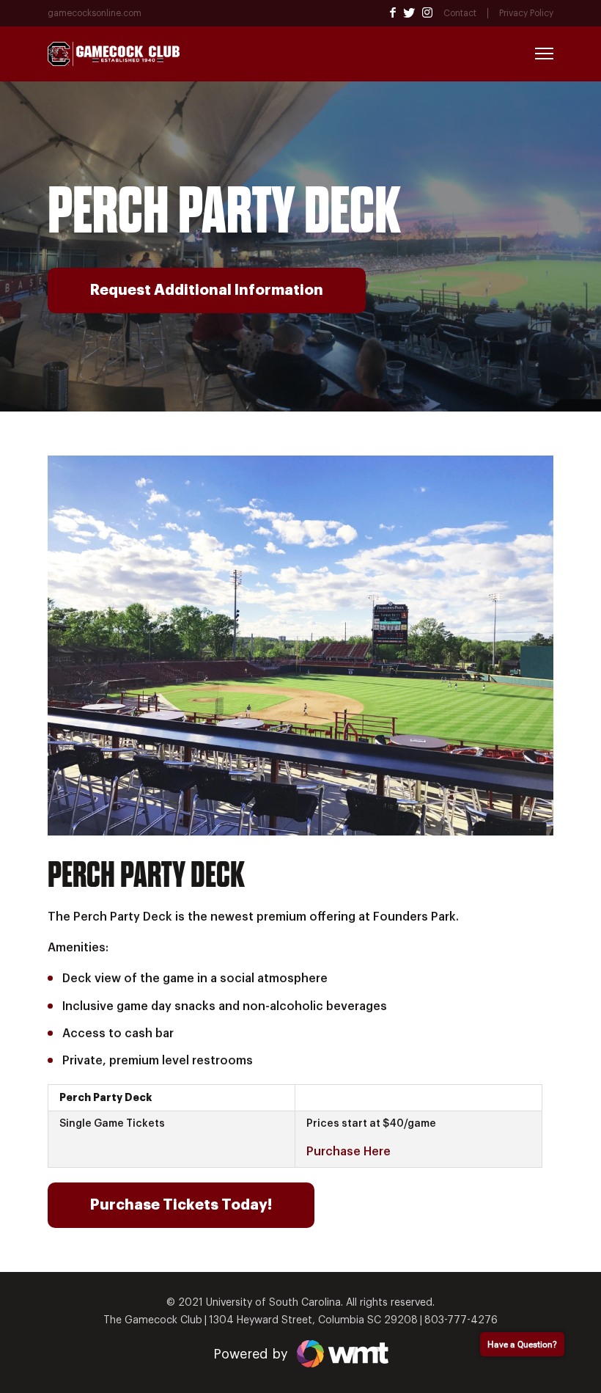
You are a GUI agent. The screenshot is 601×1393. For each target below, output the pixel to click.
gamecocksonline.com (94, 13)
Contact (459, 13)
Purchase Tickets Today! (181, 1205)
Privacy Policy (526, 13)
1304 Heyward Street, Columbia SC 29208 (313, 1320)
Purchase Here (348, 1152)
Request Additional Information (206, 290)
